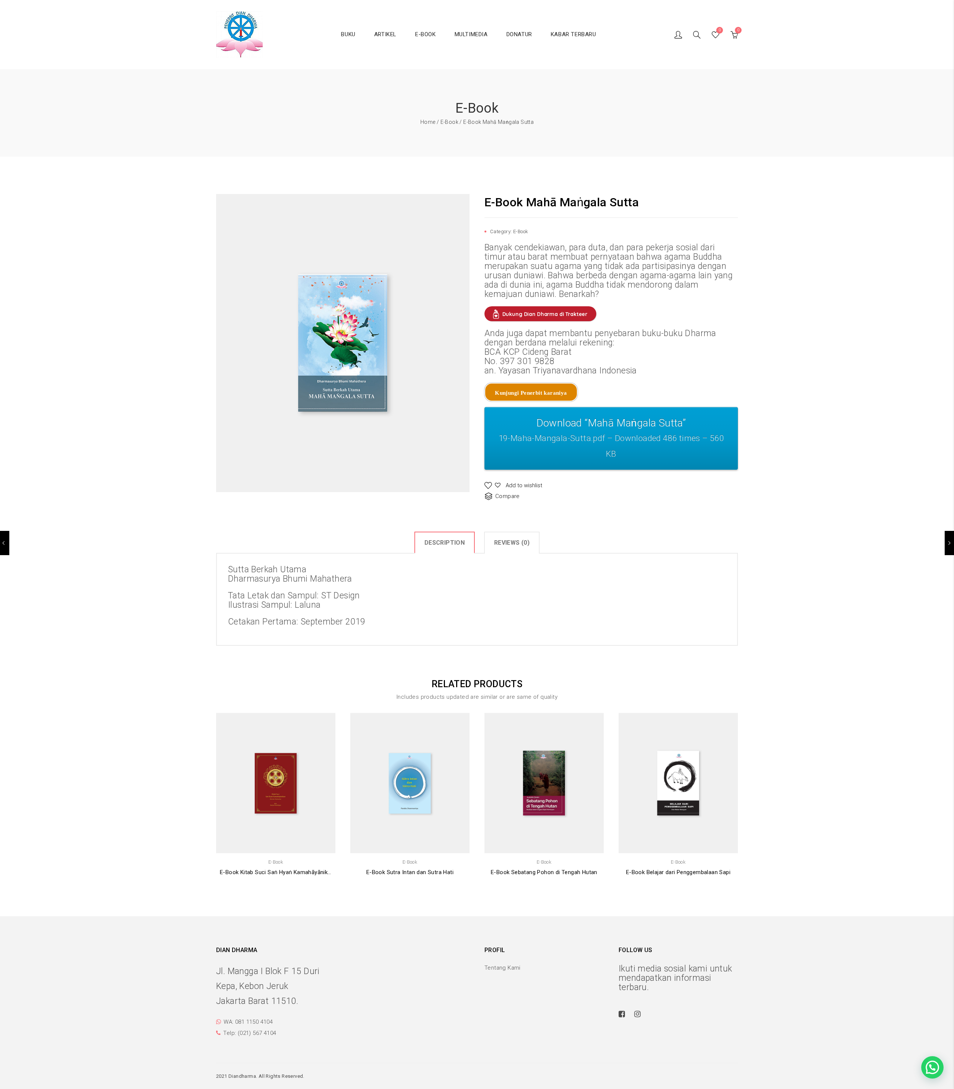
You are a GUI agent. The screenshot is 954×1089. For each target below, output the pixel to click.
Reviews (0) (512, 542)
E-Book (449, 122)
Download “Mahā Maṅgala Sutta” (611, 438)
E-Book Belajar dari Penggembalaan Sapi (678, 872)
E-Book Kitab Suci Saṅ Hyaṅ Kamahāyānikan (276, 872)
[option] (343, 343)
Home (428, 122)
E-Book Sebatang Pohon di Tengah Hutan (544, 872)
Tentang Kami (502, 967)
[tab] (444, 542)
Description (444, 542)
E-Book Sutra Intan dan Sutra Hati (410, 872)
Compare (507, 496)
